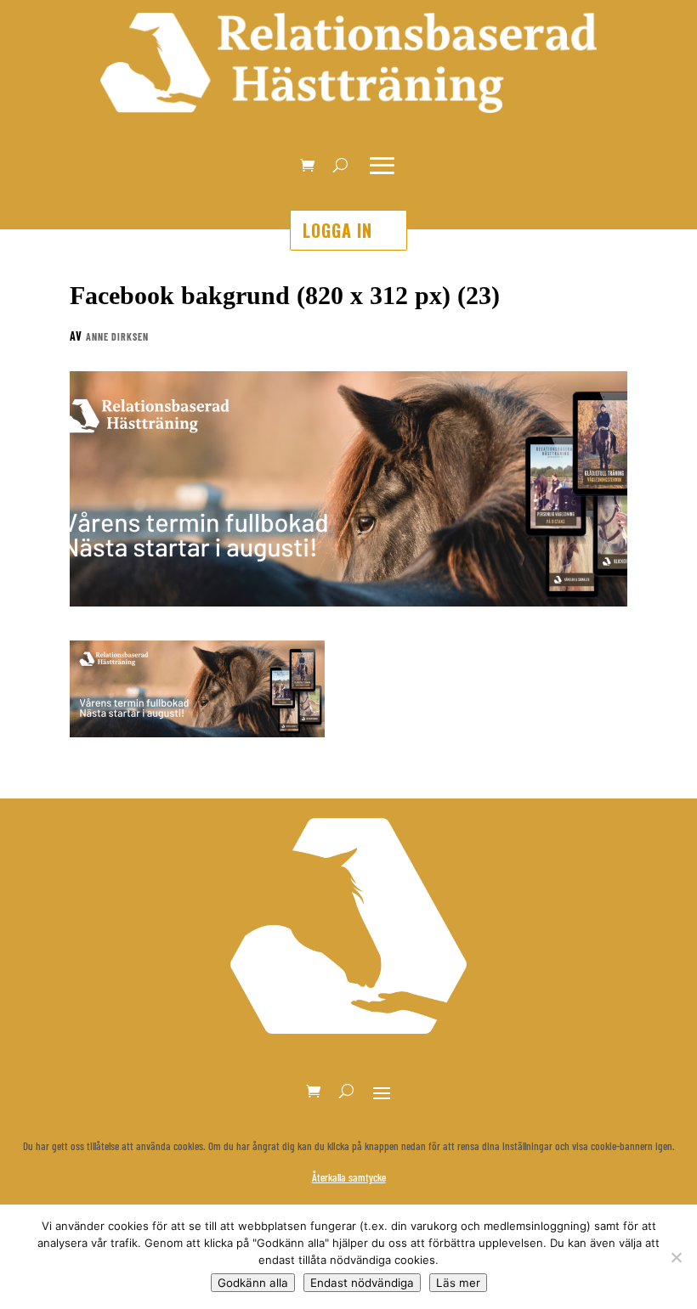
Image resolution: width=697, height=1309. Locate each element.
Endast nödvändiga (362, 1282)
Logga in (337, 230)
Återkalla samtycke (349, 1177)
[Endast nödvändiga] (675, 1257)
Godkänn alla (253, 1282)
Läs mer (458, 1282)
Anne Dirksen (117, 336)
